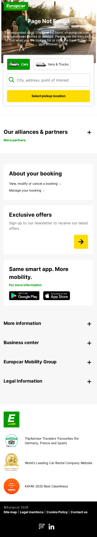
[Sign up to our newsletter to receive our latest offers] (81, 242)
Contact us (79, 512)
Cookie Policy (57, 512)
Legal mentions (32, 512)
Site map (10, 512)
